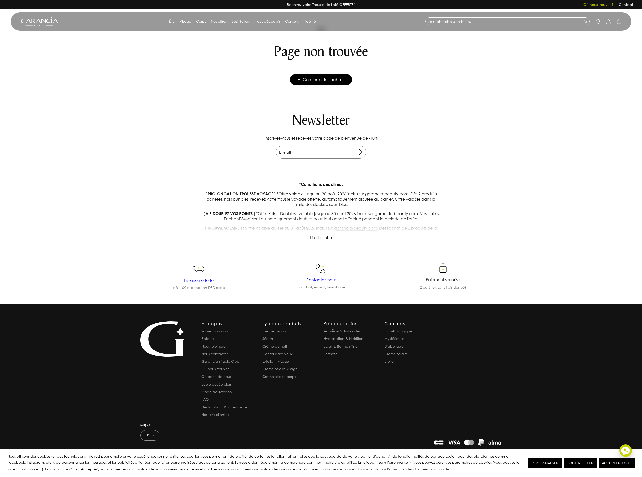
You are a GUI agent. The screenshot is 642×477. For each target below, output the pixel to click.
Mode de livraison (216, 391)
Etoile (389, 361)
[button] (451, 470)
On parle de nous (216, 376)
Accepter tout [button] (616, 463)
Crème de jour (274, 331)
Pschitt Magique (398, 331)
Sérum (267, 338)
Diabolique (394, 346)
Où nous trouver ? (598, 4)
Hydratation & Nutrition (343, 338)
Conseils (292, 21)
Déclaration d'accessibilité (224, 407)
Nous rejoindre (213, 346)
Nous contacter (214, 353)
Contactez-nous (321, 279)
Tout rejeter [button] (580, 463)
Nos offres (219, 21)
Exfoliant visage (275, 361)
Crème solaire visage (280, 368)
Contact (626, 4)
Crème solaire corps (279, 376)
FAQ (205, 399)
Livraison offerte (199, 280)
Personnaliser (545, 463)
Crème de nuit (274, 346)
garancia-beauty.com (386, 193)
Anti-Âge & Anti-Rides (342, 331)
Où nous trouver (215, 368)
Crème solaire (396, 353)
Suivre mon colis (214, 331)
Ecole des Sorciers (216, 384)
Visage (185, 21)
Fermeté (331, 353)
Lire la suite (321, 237)
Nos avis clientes (215, 414)
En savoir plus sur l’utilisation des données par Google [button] (403, 469)
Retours (207, 338)
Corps (201, 21)
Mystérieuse (394, 338)
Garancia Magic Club (220, 361)
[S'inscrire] (360, 152)
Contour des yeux (277, 353)
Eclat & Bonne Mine (341, 346)
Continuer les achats (323, 79)
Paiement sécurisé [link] (443, 279)
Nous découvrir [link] (267, 21)
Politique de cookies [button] (338, 469)
